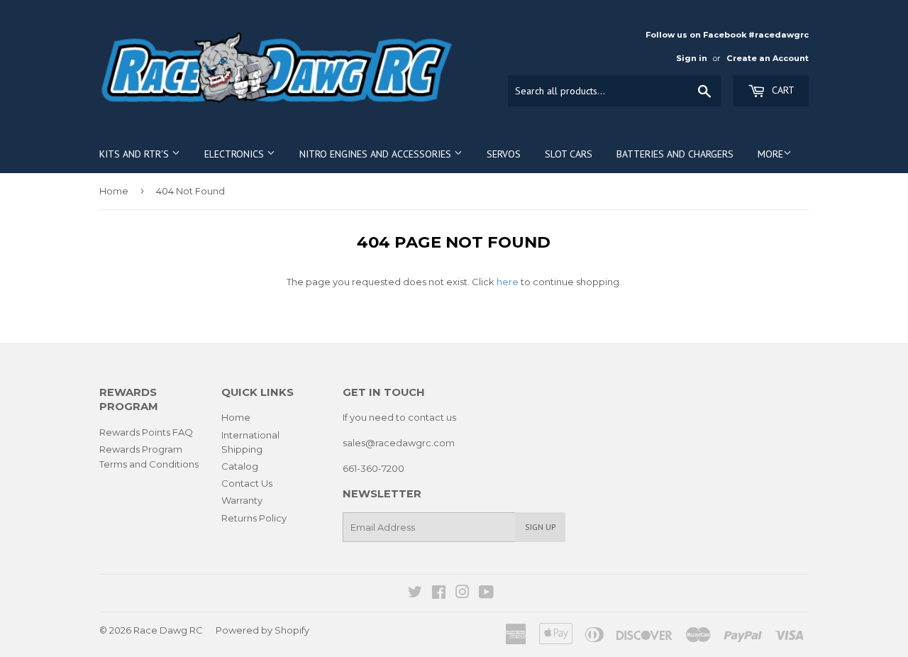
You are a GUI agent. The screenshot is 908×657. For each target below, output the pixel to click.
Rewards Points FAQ (146, 432)
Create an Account (767, 58)
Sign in (691, 58)
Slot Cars (568, 154)
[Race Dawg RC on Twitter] (415, 594)
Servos (504, 154)
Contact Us (246, 483)
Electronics (235, 154)
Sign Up (540, 526)
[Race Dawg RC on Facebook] (438, 594)
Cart (781, 90)
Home (113, 191)
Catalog (239, 466)
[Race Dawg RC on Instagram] (462, 594)
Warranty (241, 500)
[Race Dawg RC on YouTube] (486, 594)
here (508, 281)
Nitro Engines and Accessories (376, 154)
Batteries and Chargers (674, 154)
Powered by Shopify (262, 630)
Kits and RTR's (135, 154)
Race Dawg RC (168, 630)
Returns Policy (254, 518)
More (770, 154)
